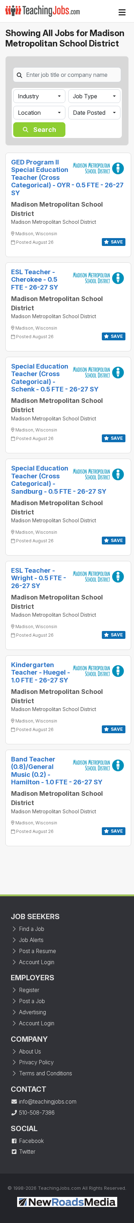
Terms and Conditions (45, 1073)
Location (29, 112)
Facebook (31, 1141)
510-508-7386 (36, 1112)
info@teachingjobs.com (47, 1101)
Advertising (32, 1012)
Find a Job (31, 929)
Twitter (26, 1151)
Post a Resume (37, 951)
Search (44, 129)
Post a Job (31, 1001)
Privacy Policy (36, 1062)
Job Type (85, 96)
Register (28, 990)
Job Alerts (31, 940)
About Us (29, 1051)
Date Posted (89, 112)
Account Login (36, 962)
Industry (28, 96)
